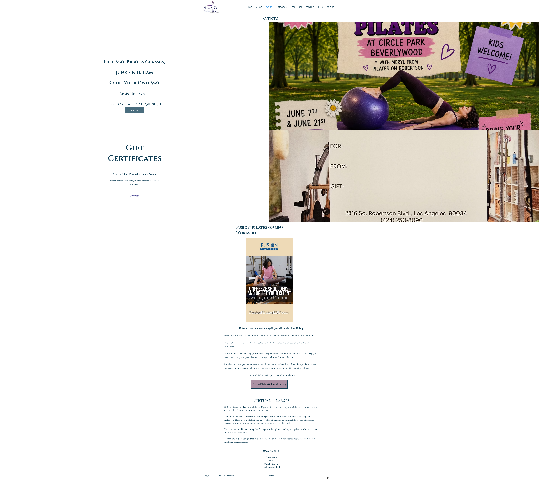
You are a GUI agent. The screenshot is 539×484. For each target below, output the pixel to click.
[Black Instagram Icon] (328, 478)
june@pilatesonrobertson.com (142, 180)
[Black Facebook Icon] (323, 478)
